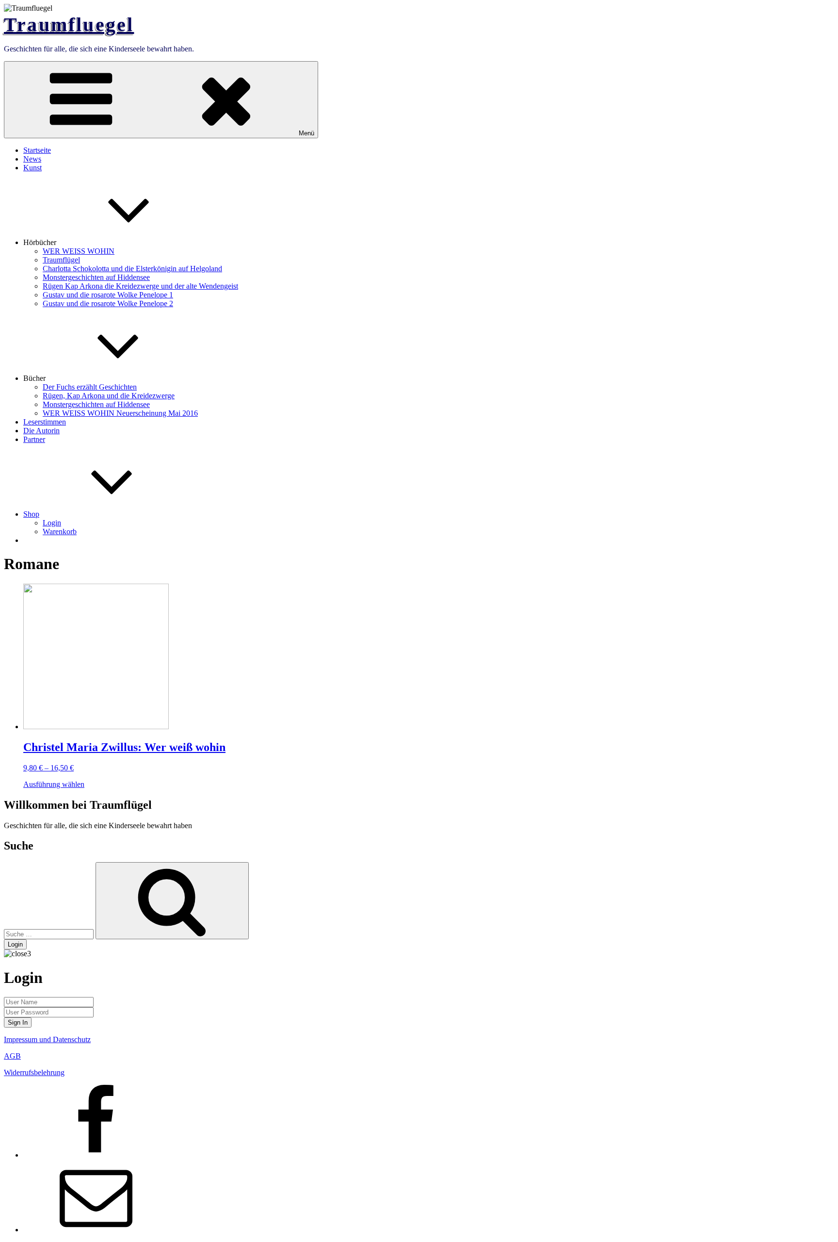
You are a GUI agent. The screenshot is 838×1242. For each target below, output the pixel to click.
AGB (12, 1056)
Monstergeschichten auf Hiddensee (96, 277)
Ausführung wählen (53, 784)
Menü (306, 133)
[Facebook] (96, 1155)
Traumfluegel (69, 24)
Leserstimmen (44, 422)
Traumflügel (61, 260)
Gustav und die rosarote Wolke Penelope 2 (108, 303)
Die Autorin (41, 430)
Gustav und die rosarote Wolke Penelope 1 (108, 295)
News (32, 159)
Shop (31, 514)
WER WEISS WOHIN (78, 251)
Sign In (18, 1022)
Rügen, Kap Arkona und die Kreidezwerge (109, 396)
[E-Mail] (96, 1230)
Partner (34, 439)
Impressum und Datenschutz (47, 1039)
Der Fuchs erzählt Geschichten (90, 387)
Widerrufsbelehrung (34, 1072)
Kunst (32, 167)
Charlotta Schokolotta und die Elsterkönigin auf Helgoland (132, 268)
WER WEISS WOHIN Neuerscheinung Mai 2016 (120, 413)
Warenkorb (60, 531)
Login (52, 523)
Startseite (37, 150)
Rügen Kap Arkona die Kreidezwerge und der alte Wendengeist (140, 286)
